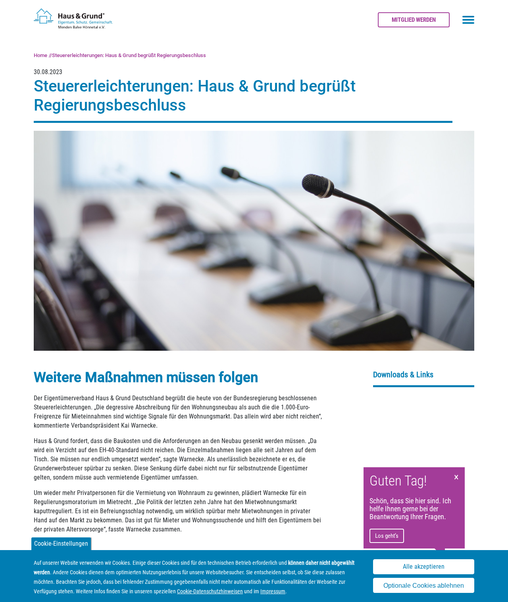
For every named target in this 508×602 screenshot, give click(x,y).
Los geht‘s (386, 535)
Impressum (272, 591)
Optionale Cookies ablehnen (423, 585)
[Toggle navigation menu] (468, 20)
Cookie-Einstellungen (61, 543)
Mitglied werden (414, 19)
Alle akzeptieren (423, 566)
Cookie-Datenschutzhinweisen (210, 591)
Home (40, 55)
